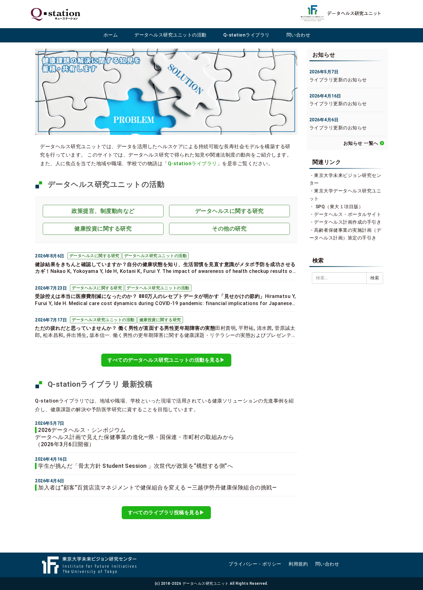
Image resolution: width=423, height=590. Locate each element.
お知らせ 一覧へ (360, 143)
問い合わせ (298, 35)
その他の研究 (229, 228)
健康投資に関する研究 (103, 228)
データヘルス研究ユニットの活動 (170, 35)
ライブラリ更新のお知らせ (338, 80)
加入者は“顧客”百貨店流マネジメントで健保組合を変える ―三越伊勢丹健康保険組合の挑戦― (157, 487)
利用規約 (298, 564)
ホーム (110, 35)
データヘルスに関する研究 (229, 211)
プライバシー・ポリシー (255, 564)
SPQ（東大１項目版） (340, 206)
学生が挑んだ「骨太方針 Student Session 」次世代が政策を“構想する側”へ (135, 466)
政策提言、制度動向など (103, 211)
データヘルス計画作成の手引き (347, 222)
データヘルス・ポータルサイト (347, 214)
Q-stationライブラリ (246, 35)
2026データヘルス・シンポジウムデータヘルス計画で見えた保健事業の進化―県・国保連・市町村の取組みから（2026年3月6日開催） (134, 437)
